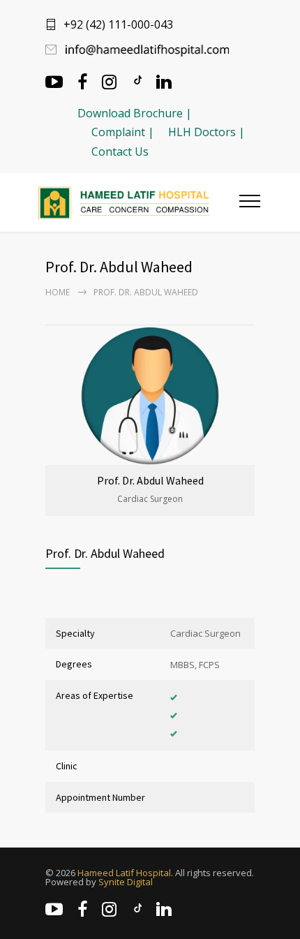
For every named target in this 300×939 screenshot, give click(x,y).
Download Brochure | (134, 113)
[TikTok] (136, 80)
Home (57, 292)
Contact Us (120, 151)
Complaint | (122, 132)
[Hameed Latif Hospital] (138, 202)
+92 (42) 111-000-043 (118, 24)
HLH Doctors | (206, 132)
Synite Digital (125, 881)
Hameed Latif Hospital (124, 872)
